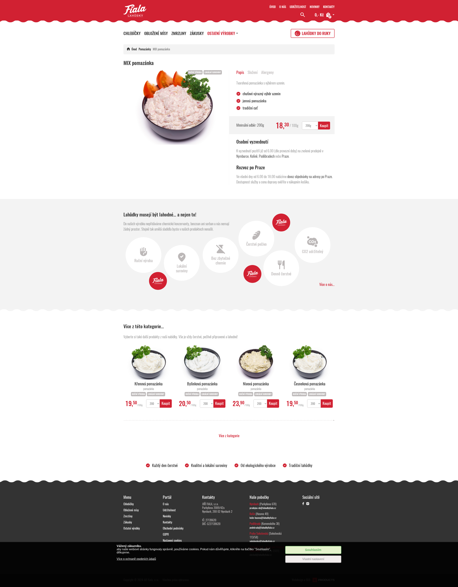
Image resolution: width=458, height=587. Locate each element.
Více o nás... (327, 284)
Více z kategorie (229, 435)
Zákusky (197, 33)
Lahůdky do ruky (316, 33)
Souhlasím (313, 550)
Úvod (272, 7)
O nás (282, 7)
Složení (253, 72)
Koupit (324, 125)
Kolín (252, 514)
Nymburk (254, 504)
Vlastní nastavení (313, 559)
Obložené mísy (156, 33)
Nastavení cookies (172, 540)
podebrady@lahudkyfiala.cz (262, 527)
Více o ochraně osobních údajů (136, 558)
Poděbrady (255, 524)
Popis (240, 72)
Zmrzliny (178, 33)
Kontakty (329, 7)
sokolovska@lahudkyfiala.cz (262, 541)
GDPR (166, 534)
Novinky (315, 7)
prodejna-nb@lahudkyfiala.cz (263, 508)
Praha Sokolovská (259, 533)
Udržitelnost (298, 7)
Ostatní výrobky (221, 33)
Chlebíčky (132, 33)
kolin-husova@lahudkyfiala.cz (263, 517)
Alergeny (267, 72)
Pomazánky (145, 49)
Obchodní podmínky (173, 528)
